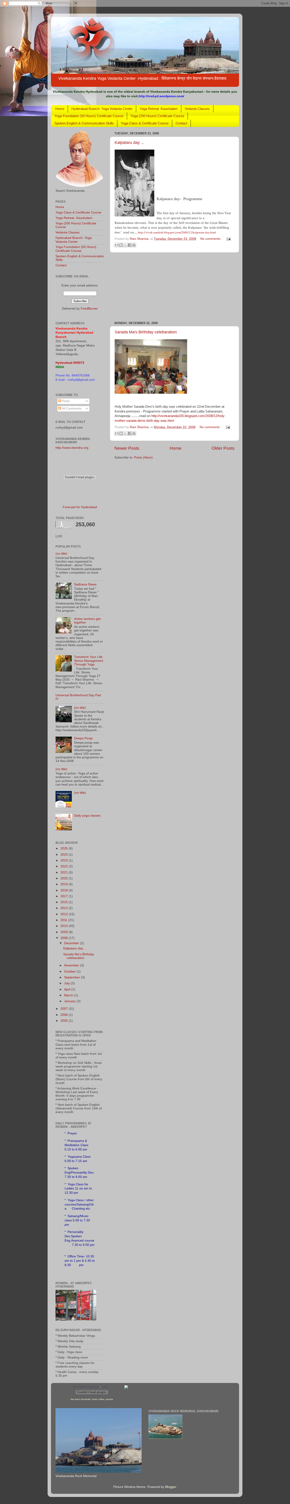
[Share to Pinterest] (134, 245)
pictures (109, 1399)
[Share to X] (125, 245)
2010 (64, 926)
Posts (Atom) (143, 457)
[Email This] (116, 245)
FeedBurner (89, 308)
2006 (64, 1014)
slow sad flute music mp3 (86, 1386)
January (70, 1001)
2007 (64, 1008)
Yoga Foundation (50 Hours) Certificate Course (88, 116)
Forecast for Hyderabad (80, 507)
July (67, 983)
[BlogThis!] (121, 245)
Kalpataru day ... (129, 142)
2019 (64, 884)
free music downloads (80, 1399)
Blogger (170, 1487)
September (72, 977)
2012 (64, 914)
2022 (64, 866)
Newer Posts (126, 448)
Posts (65, 401)
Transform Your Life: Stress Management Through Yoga (88, 660)
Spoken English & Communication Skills (84, 123)
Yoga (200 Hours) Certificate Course (157, 116)
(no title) (61, 553)
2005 (64, 1020)
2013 (64, 908)
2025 (64, 848)
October (70, 971)
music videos (98, 1399)
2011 (64, 920)
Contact (181, 123)
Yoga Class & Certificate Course (145, 123)
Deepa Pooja (83, 738)
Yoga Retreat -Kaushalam (159, 109)
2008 (64, 938)
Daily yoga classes (87, 815)
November (72, 965)
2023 (64, 860)
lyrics (104, 1386)
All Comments (71, 408)
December (72, 943)
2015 (64, 902)
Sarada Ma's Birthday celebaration (146, 332)
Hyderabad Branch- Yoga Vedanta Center (102, 109)
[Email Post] (228, 238)
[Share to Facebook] (129, 245)
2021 (64, 872)
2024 (64, 854)
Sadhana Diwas (85, 584)
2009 (64, 932)
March (69, 995)
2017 (64, 896)
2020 (64, 878)
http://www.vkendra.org (72, 447)
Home (59, 109)
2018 (64, 890)
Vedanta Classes (197, 109)
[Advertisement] (174, 287)
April (67, 989)
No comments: (211, 238)
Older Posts (223, 448)
